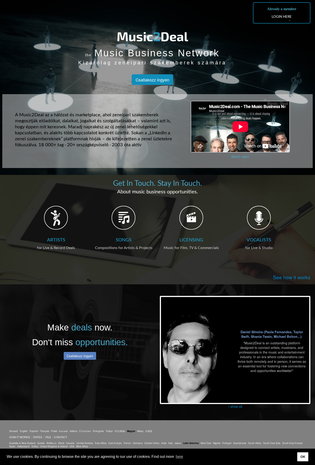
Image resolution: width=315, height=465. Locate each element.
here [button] (179, 457)
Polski (54, 431)
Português (98, 431)
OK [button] (302, 457)
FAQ (48, 437)
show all (235, 406)
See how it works (291, 277)
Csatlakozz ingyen (152, 80)
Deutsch (13, 431)
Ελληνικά (85, 431)
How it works (19, 437)
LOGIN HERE (282, 16)
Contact (60, 437)
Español (34, 431)
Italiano (73, 431)
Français (44, 431)
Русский (63, 431)
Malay (140, 431)
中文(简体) (120, 431)
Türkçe (109, 431)
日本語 (148, 431)
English (24, 431)
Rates (37, 437)
